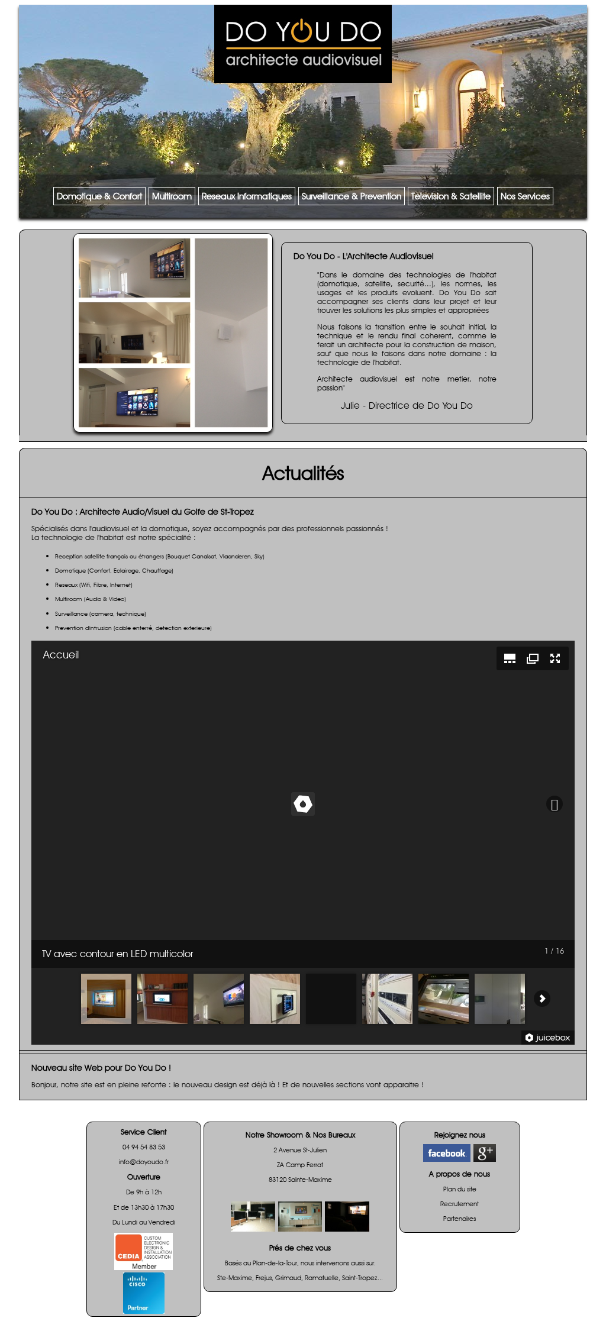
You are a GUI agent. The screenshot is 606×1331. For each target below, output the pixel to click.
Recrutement (459, 1204)
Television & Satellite (451, 196)
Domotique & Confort (99, 196)
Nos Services (525, 196)
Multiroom (172, 196)
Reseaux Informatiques (247, 196)
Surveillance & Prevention (351, 196)
